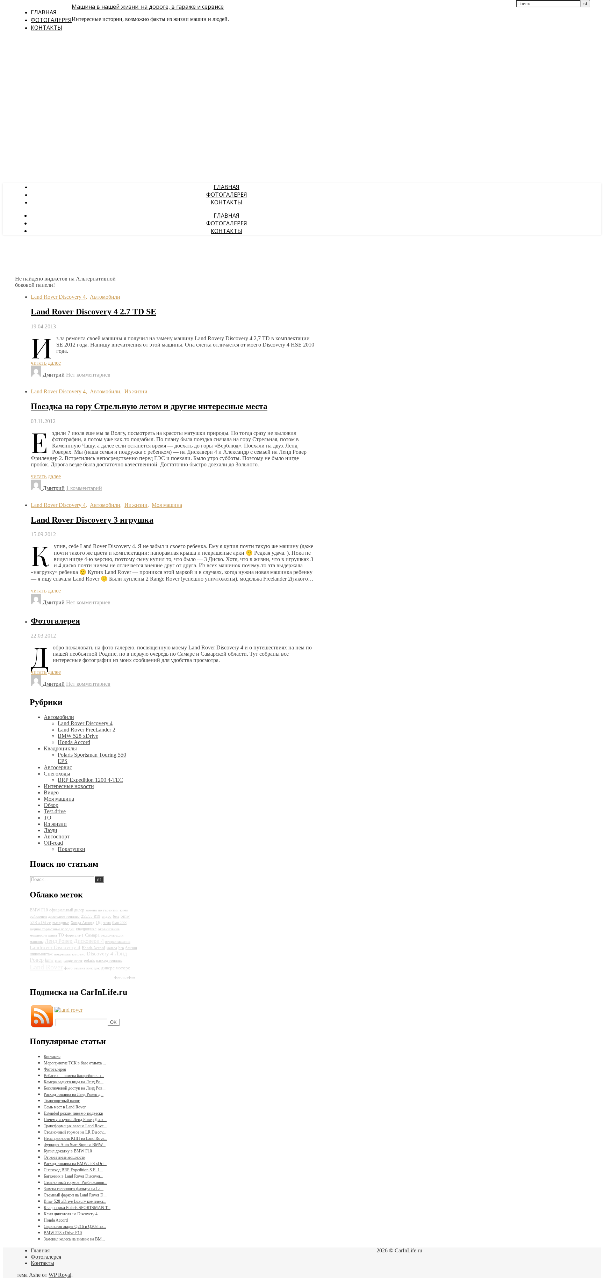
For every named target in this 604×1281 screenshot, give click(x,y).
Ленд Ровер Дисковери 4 (74, 941)
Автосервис (58, 767)
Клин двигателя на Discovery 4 (71, 1213)
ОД (99, 922)
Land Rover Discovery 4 (58, 297)
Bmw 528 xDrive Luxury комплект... (75, 1201)
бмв (116, 916)
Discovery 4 (100, 953)
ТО (47, 818)
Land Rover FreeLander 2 (86, 730)
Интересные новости (69, 786)
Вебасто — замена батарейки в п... (74, 1075)
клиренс (78, 954)
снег (58, 960)
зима (107, 923)
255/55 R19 (90, 916)
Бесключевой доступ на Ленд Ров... (75, 1088)
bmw (49, 960)
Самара (92, 935)
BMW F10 (39, 910)
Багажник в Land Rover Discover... (73, 1176)
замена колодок (87, 968)
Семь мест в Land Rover (65, 1107)
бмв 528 (119, 922)
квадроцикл (86, 928)
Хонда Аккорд (82, 923)
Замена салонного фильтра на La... (73, 1188)
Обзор (51, 805)
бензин (131, 948)
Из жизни (136, 391)
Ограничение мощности (64, 1157)
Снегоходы (57, 774)
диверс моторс (115, 967)
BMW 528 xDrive (78, 736)
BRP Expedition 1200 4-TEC (90, 780)
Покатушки (71, 849)
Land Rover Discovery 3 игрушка (92, 519)
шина (52, 935)
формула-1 (74, 935)
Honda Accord (74, 742)
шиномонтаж (41, 954)
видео (107, 916)
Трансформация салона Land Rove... (75, 1125)
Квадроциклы (60, 748)
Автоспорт (57, 836)
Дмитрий (54, 375)
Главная (44, 12)
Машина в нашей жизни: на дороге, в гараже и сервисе (148, 6)
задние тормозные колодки (52, 929)
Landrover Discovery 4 (55, 947)
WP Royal (60, 1275)
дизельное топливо (64, 916)
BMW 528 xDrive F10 (63, 1232)
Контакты (46, 27)
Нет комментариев (88, 375)
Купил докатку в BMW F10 (68, 1151)
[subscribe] (68, 1010)
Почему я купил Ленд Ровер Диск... (75, 1119)
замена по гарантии (102, 910)
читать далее (46, 363)
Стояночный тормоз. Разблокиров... (75, 1182)
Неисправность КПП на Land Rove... (75, 1138)
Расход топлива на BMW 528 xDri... (75, 1163)
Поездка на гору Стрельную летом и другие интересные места (149, 406)
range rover (73, 960)
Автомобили (105, 297)
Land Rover (46, 967)
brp (121, 948)
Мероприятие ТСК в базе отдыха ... (75, 1063)
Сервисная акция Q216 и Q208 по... (75, 1226)
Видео (51, 792)
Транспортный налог (62, 1100)
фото (68, 968)
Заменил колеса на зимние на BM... (74, 1239)
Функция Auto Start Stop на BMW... (75, 1144)
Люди (50, 830)
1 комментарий (84, 488)
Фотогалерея (51, 20)
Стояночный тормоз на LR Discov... (75, 1132)
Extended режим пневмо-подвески (73, 1113)
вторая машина (117, 942)
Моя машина (167, 505)
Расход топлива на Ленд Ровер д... (73, 1094)
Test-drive (55, 811)
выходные (60, 923)
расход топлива (109, 960)
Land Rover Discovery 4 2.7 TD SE (93, 311)
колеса (112, 948)
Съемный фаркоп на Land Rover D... (75, 1195)
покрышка (62, 954)
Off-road (53, 843)
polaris (89, 960)
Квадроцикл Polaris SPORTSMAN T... (77, 1207)
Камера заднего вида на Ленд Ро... (73, 1081)
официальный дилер (66, 910)
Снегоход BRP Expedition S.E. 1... (73, 1169)
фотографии (124, 977)
